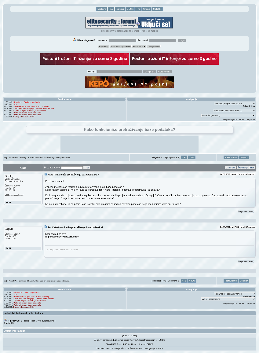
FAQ (111, 9)
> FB (184, 157)
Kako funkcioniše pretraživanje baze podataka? (49, 157)
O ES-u (130, 9)
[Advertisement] (129, 144)
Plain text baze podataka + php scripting (31, 106)
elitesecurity (108, 31)
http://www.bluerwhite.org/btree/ (62, 236)
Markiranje (230, 168)
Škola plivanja (136, 348)
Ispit (15, 104)
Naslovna (101, 9)
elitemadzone (124, 31)
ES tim (162, 340)
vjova (38, 321)
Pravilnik (120, 9)
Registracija (103, 47)
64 (243, 120)
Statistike (157, 9)
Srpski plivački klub (120, 348)
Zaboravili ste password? (121, 47)
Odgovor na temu (246, 212)
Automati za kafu (103, 348)
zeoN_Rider (29, 321)
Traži (86, 168)
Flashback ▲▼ (139, 47)
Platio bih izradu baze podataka (27, 113)
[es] (5, 157)
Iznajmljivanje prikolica (153, 348)
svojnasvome (48, 321)
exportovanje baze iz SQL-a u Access (29, 110)
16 (236, 120)
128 (247, 120)
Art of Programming (17, 157)
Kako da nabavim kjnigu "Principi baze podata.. (34, 108)
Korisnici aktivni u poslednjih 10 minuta (23, 313)
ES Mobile (153, 31)
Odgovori (244, 157)
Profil (8, 202)
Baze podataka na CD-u (24, 117)
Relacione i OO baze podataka (27, 102)
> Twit (191, 157)
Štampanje (243, 168)
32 (240, 120)
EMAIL (136, 31)
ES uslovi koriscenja (102, 340)
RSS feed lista (129, 344)
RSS (143, 31)
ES (151, 344)
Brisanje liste (249, 106)
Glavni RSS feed (113, 344)
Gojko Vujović (129, 340)
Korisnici (146, 9)
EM (148, 344)
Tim (138, 9)
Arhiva (142, 344)
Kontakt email (129, 335)
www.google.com (16, 195)
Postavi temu (231, 157)
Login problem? (154, 47)
